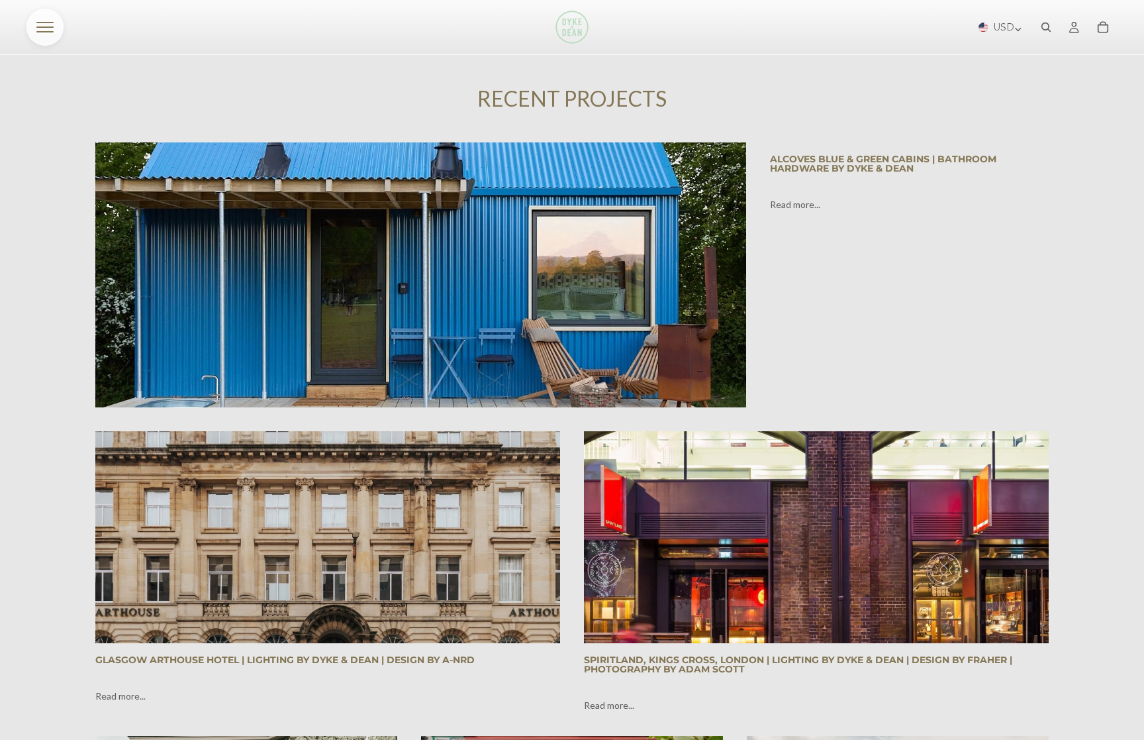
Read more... (795, 204)
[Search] (1046, 27)
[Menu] (45, 27)
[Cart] (1103, 27)
